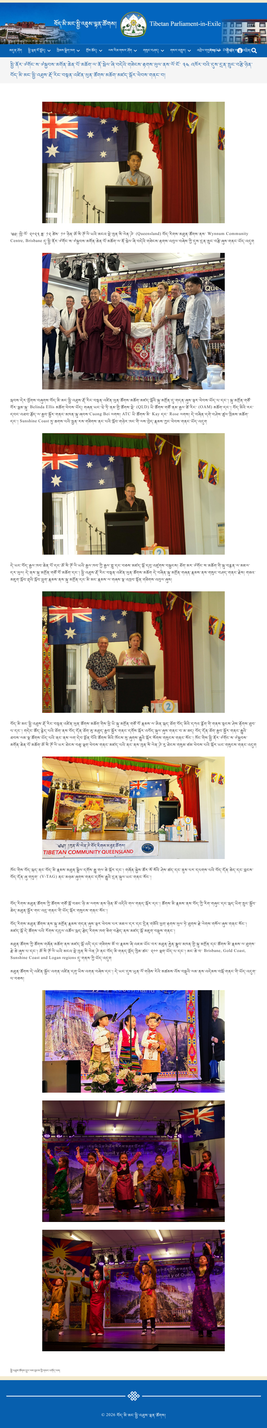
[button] (48, 50)
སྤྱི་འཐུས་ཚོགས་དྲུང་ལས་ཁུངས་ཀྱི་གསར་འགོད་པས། (35, 1371)
